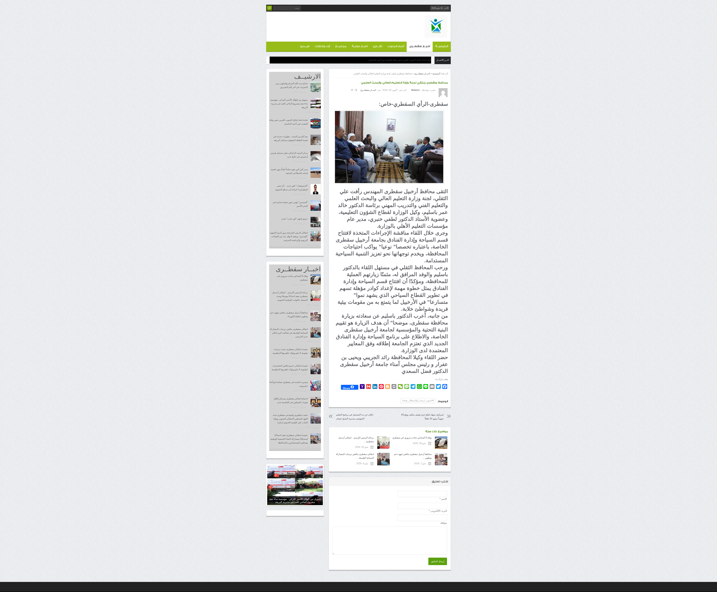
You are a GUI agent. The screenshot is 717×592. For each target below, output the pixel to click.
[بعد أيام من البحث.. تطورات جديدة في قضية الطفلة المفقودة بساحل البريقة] (316, 140)
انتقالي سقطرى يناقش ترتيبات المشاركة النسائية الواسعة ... (355, 456)
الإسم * (443, 498)
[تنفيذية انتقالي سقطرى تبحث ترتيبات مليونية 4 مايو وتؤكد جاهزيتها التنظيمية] (316, 352)
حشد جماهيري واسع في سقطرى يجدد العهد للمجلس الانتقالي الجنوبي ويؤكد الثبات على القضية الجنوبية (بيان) (290, 419)
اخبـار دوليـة (360, 46)
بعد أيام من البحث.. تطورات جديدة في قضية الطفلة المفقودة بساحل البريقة (396, 60)
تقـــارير (377, 46)
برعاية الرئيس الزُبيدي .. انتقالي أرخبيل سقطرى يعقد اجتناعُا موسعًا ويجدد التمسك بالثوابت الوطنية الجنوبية (290, 296)
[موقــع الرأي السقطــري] (436, 35)
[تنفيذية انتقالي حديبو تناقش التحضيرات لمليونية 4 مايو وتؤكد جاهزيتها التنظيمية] (316, 369)
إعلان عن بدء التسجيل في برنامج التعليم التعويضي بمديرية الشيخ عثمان (354, 416)
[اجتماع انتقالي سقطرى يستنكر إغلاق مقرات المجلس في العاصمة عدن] (316, 402)
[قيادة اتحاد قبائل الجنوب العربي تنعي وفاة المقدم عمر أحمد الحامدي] (316, 123)
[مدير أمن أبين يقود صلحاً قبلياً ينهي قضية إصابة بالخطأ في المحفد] (316, 173)
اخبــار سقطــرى (419, 46)
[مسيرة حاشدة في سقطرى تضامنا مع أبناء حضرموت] (316, 385)
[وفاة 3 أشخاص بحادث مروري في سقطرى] (316, 279)
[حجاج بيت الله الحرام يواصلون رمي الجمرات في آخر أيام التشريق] (316, 87)
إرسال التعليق (437, 561)
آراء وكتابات (322, 46)
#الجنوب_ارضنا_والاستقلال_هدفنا (418, 400)
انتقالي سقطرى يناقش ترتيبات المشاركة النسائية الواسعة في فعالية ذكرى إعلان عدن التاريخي (289, 333)
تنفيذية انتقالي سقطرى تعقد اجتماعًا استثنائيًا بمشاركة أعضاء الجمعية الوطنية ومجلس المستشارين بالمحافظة (289, 439)
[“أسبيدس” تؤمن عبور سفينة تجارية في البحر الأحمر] (316, 205)
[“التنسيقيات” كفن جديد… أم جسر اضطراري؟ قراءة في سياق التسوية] (316, 189)
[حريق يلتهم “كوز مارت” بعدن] (316, 222)
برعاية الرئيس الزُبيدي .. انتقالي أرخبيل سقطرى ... (356, 439)
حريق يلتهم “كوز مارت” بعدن (294, 218)
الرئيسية (436, 73)
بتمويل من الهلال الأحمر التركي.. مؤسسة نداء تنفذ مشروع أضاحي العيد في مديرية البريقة (289, 104)
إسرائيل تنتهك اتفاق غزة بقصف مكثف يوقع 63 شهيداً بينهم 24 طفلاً (422, 416)
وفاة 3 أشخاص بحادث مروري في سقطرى (412, 437)
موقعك (443, 522)
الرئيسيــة (441, 46)
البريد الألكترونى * (438, 510)
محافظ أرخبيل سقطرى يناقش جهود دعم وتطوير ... (413, 456)
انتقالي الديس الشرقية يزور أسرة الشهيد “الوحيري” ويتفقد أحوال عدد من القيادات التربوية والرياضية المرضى (289, 236)
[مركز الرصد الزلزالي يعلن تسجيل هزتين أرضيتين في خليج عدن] (316, 156)
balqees (415, 90)
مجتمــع (341, 46)
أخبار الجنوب (395, 46)
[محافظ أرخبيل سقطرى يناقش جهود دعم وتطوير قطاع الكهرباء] (316, 316)
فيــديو (305, 46)
